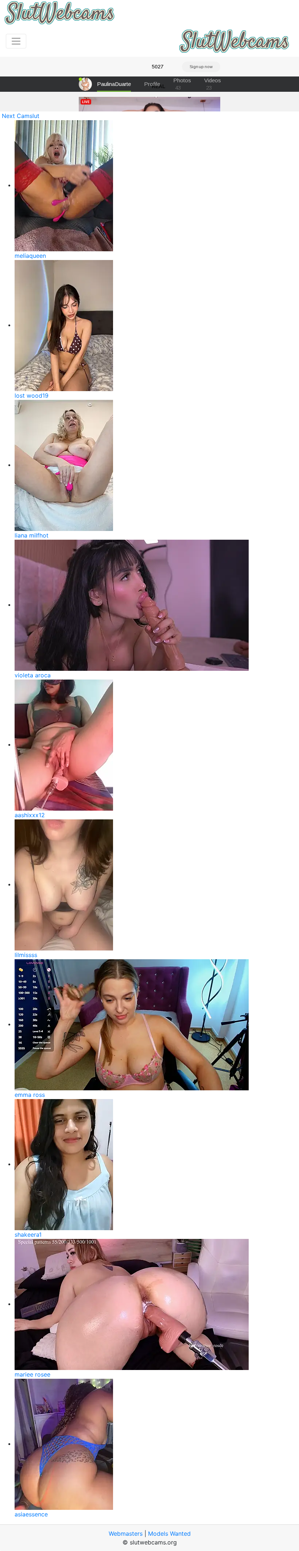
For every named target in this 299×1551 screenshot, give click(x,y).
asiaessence (31, 1514)
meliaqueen (30, 255)
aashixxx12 (30, 815)
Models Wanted (169, 1533)
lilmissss (26, 954)
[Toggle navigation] (16, 41)
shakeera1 (28, 1234)
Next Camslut (20, 115)
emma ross (30, 1094)
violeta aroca (33, 675)
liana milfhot (31, 535)
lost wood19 (31, 395)
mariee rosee (32, 1374)
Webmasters (126, 1533)
